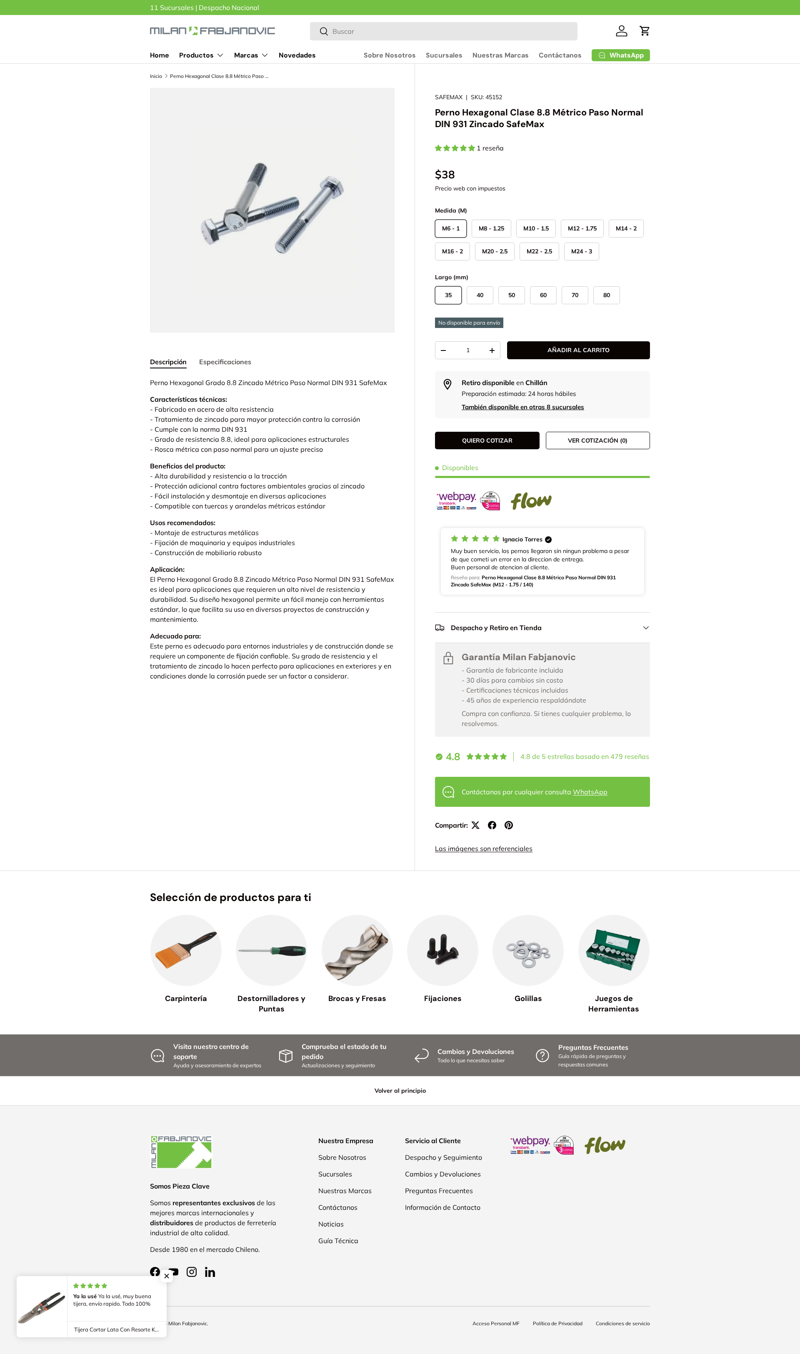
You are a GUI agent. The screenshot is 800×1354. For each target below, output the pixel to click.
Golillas (528, 999)
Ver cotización (598, 440)
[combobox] (444, 31)
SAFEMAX (448, 97)
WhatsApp (590, 792)
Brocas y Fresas (357, 999)
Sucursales (444, 55)
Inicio (156, 76)
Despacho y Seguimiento (443, 1157)
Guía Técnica (338, 1240)
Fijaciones (443, 999)
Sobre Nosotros (390, 55)
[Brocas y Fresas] (357, 950)
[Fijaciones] (442, 950)
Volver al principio (400, 1090)
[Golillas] (528, 950)
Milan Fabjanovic (187, 1323)
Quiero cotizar (487, 440)
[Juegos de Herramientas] (614, 950)
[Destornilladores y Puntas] (271, 950)
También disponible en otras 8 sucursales (523, 407)
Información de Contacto (442, 1207)
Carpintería (186, 999)
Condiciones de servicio (623, 1323)
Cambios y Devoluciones (443, 1174)
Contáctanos (560, 55)
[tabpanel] (272, 529)
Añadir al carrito (579, 350)
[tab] (168, 362)
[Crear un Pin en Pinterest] (508, 825)
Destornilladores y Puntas (271, 1004)
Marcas (246, 55)
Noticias (331, 1224)
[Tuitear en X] (475, 825)
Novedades (297, 55)
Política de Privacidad (557, 1323)
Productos (196, 55)
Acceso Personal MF (496, 1323)
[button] (645, 31)
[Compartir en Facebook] (492, 825)
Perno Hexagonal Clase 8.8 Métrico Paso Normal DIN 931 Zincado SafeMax (220, 76)
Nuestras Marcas (500, 55)
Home (159, 55)
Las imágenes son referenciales (483, 848)
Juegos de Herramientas (613, 1004)
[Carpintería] (186, 950)
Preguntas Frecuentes (439, 1190)
